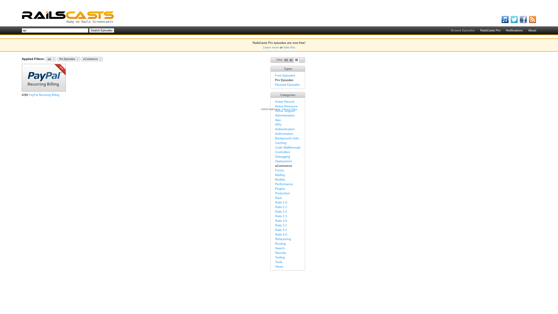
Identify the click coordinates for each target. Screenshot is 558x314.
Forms (279, 170)
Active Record (284, 101)
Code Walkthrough (288, 147)
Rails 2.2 (281, 211)
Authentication (285, 129)
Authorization (284, 133)
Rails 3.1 (281, 225)
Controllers (282, 152)
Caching (280, 143)
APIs (278, 124)
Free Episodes (285, 75)
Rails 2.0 (281, 202)
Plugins (280, 188)
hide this (289, 47)
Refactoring (283, 239)
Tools (278, 262)
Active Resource (286, 106)
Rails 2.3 (281, 216)
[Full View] (286, 59)
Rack (278, 198)
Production (282, 193)
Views (279, 266)
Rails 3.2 (281, 230)
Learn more (271, 47)
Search (280, 248)
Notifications (514, 30)
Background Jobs (287, 138)
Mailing (280, 175)
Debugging (282, 156)
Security (280, 252)
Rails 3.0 (281, 220)
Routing (280, 243)
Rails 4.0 (281, 234)
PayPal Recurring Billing (44, 95)
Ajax (278, 120)
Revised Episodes (287, 84)
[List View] (291, 59)
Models (280, 179)
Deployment (283, 161)
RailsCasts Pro (490, 30)
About (532, 30)
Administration (285, 115)
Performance (284, 184)
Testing (280, 257)
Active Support (285, 111)
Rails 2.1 (281, 207)
